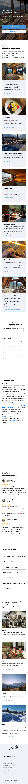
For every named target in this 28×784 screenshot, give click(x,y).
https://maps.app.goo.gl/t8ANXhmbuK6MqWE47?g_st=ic (14, 406)
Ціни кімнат (14, 27)
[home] (5, 2)
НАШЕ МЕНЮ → (8, 236)
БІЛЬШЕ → (6, 272)
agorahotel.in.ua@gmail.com (9, 760)
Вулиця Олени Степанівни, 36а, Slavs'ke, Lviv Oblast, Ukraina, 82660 (13, 762)
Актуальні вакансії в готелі (9, 765)
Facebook (5, 774)
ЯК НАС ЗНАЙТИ (14, 31)
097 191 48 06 (11, 420)
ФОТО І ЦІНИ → (8, 93)
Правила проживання (8, 767)
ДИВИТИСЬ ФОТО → (9, 128)
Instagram (5, 776)
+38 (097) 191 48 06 (9, 757)
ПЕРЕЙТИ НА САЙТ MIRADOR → (12, 309)
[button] (26, 2)
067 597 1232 (5, 417)
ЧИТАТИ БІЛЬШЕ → (9, 197)
